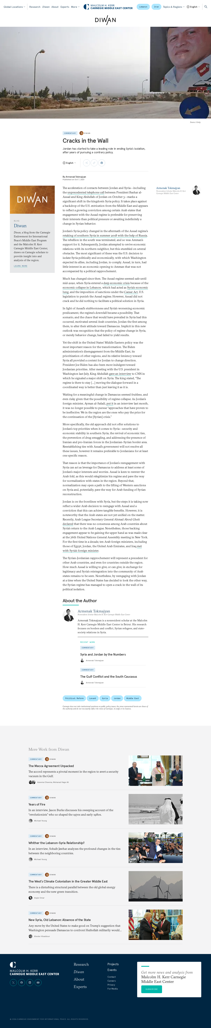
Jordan (117, 698)
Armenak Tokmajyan (76, 176)
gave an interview (120, 374)
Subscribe (152, 989)
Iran (156, 6)
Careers (111, 980)
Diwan (45, 6)
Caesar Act (131, 292)
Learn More (20, 266)
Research (34, 6)
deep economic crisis (116, 283)
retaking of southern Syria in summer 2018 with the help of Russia (105, 235)
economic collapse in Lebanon (82, 287)
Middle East (132, 698)
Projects (113, 964)
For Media (112, 988)
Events (112, 970)
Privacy (111, 984)
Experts (64, 6)
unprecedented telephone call (85, 192)
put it (109, 403)
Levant (92, 698)
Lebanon (143, 6)
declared (68, 524)
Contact (111, 976)
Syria (105, 698)
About (54, 6)
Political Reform (74, 698)
